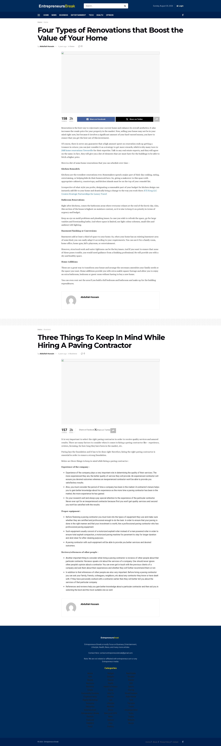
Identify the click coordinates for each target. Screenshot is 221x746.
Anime (90, 673)
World (131, 723)
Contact (175, 742)
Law (110, 700)
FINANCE (90, 723)
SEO (131, 683)
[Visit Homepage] (58, 6)
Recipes (131, 677)
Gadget (110, 673)
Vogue (131, 717)
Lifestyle (110, 703)
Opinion (109, 15)
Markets (110, 707)
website (131, 720)
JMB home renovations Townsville (77, 150)
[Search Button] (125, 5)
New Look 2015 (110, 713)
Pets (111, 723)
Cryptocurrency (90, 697)
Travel (131, 707)
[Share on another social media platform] (157, 119)
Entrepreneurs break (90, 713)
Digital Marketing (90, 700)
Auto (90, 677)
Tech (91, 15)
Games (111, 680)
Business (63, 15)
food (90, 727)
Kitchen (110, 697)
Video (131, 713)
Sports (131, 687)
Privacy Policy (165, 742)
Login (180, 6)
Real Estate (131, 673)
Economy (90, 703)
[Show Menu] (39, 15)
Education (90, 707)
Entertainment (78, 15)
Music (110, 710)
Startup (131, 690)
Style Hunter (131, 697)
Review (131, 680)
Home (46, 15)
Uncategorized (131, 710)
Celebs (90, 690)
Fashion (90, 717)
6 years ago (62, 46)
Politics (110, 727)
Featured (90, 720)
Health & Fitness (110, 687)
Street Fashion (131, 693)
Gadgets (110, 677)
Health (99, 15)
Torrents (131, 703)
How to (110, 693)
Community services (90, 693)
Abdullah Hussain (47, 46)
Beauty (90, 680)
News (54, 15)
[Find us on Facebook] (182, 15)
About (155, 742)
